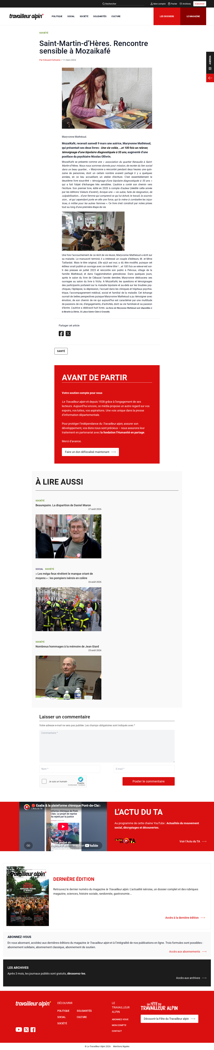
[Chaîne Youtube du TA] (19, 1029)
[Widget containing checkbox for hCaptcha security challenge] (63, 781)
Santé (61, 351)
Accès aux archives (188, 978)
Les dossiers (167, 16)
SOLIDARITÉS (99, 16)
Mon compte (159, 4)
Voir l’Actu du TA (190, 841)
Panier (174, 4)
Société (43, 33)
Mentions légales (121, 1046)
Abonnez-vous (120, 1019)
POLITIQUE (57, 16)
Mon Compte (119, 1025)
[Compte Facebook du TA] (33, 1029)
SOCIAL (71, 16)
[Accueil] (26, 16)
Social (39, 569)
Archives (187, 4)
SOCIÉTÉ (84, 16)
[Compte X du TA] (26, 1029)
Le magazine (193, 16)
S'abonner (200, 4)
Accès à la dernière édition (182, 917)
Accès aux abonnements (184, 951)
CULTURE (115, 16)
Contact (117, 1031)
